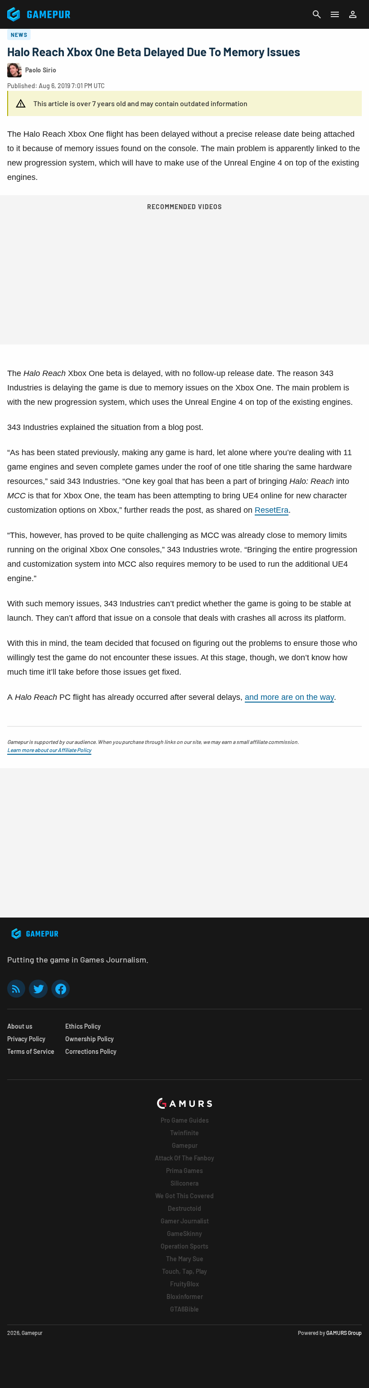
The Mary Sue (184, 1259)
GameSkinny (184, 1233)
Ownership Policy (89, 1039)
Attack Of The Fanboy (184, 1158)
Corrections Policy (91, 1051)
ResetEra (271, 510)
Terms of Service (30, 1051)
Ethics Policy (83, 1026)
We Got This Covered (184, 1196)
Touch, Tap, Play (184, 1271)
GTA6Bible (184, 1309)
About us (19, 1026)
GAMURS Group (344, 1333)
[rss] (16, 989)
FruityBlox (184, 1284)
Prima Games (184, 1170)
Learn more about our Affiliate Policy (49, 750)
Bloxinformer (184, 1296)
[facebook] (60, 989)
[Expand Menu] (335, 14)
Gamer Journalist (185, 1221)
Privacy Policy (26, 1039)
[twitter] (38, 989)
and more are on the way (289, 697)
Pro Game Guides (185, 1120)
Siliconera (184, 1183)
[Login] (353, 14)
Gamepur (185, 1145)
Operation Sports (184, 1246)
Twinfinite (184, 1133)
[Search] (317, 14)
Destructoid (184, 1208)
